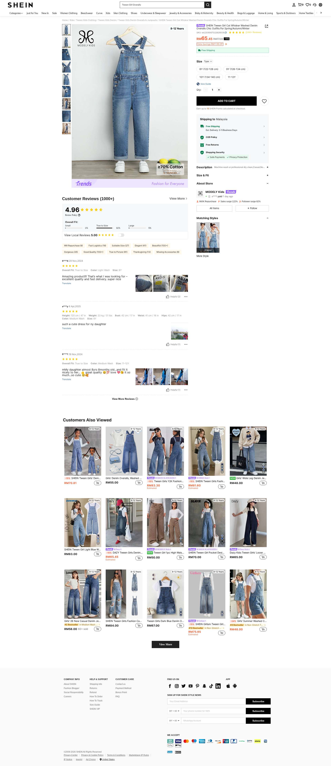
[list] (194, 686)
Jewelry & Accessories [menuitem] (180, 13)
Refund (93, 692)
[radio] (209, 69)
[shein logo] (20, 5)
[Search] (207, 5)
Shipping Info (96, 684)
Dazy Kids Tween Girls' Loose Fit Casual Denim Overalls (248, 552)
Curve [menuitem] (99, 13)
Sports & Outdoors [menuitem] (285, 13)
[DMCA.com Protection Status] (178, 752)
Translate (66, 283)
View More (165, 644)
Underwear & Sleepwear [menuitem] (153, 13)
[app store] (228, 687)
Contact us (121, 684)
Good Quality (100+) (93, 252)
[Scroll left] (317, 13)
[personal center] (294, 5)
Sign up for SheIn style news (184, 695)
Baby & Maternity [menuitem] (204, 13)
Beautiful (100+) (160, 245)
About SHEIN (70, 684)
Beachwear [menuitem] (87, 13)
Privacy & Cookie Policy (92, 755)
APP (228, 679)
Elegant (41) (140, 245)
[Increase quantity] (219, 90)
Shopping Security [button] (215, 152)
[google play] (234, 687)
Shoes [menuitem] (134, 13)
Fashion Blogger (71, 688)
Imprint (79, 759)
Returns (93, 688)
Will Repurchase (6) (73, 245)
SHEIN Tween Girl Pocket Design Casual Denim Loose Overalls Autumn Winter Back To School (206, 552)
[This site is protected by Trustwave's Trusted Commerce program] (169, 752)
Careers (67, 696)
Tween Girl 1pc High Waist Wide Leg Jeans (166, 552)
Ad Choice (91, 759)
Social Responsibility (73, 692)
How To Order (96, 696)
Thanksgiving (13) (142, 252)
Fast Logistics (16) (97, 245)
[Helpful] (168, 297)
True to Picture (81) (118, 252)
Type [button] (206, 61)
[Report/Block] (186, 297)
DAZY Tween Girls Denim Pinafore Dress (124, 552)
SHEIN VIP (95, 709)
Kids (72, 20)
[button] (315, 5)
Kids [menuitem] (108, 13)
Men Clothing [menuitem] (120, 13)
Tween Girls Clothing (86, 20)
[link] (301, 5)
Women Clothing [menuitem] (68, 13)
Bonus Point (121, 692)
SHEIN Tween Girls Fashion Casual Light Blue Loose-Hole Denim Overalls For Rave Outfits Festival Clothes (124, 621)
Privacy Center (71, 755)
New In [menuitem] (45, 13)
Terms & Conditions (116, 755)
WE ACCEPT (173, 735)
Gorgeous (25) (71, 252)
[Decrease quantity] (206, 90)
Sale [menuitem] (54, 13)
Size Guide (95, 705)
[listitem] (208, 237)
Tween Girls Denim (107, 20)
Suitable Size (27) (120, 245)
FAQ (117, 696)
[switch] (121, 235)
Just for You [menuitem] (32, 13)
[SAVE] (264, 101)
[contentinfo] (219, 743)
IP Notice (68, 759)
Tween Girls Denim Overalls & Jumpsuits (137, 20)
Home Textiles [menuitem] (306, 13)
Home (65, 20)
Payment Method (123, 688)
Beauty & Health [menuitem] (225, 13)
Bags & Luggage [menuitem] (246, 13)
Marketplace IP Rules (139, 755)
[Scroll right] (321, 13)
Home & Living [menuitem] (265, 13)
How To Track (96, 700)
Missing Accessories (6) (168, 252)
